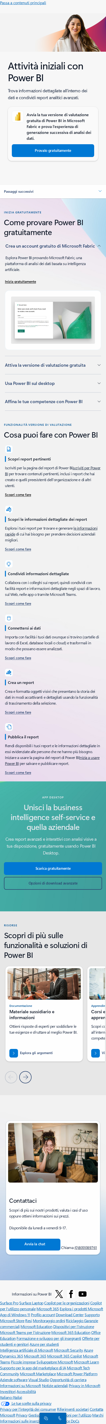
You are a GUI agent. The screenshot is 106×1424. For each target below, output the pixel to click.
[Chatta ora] (45, 1418)
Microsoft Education (36, 1326)
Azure (88, 1350)
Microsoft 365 (47, 1308)
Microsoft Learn (86, 1361)
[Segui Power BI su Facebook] (71, 1294)
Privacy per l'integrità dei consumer (28, 1409)
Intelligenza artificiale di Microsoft (26, 1350)
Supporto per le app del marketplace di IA (33, 1367)
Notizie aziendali (55, 1385)
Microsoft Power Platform (77, 1373)
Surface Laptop (31, 1302)
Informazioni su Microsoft (20, 1385)
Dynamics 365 (11, 1356)
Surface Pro (9, 1302)
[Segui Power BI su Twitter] (59, 1294)
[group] (44, 1013)
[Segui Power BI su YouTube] (83, 1294)
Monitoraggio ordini (49, 1320)
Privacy (22, 1415)
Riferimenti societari (73, 1409)
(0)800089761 (85, 1247)
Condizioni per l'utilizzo (72, 1415)
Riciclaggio (75, 1320)
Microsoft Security (68, 1350)
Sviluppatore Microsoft (54, 1361)
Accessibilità (26, 1391)
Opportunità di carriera (68, 1379)
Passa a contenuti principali (23, 2)
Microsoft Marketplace (38, 1373)
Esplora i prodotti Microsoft (81, 1308)
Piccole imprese (23, 1361)
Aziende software (13, 1379)
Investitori (8, 1391)
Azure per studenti (44, 1344)
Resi (28, 1320)
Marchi (97, 1415)
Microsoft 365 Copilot (64, 1356)
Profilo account (43, 1314)
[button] (53, 191)
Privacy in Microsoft (84, 1385)
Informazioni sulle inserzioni (22, 1421)
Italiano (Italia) (11, 1397)
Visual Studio (38, 1379)
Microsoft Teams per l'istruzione (25, 1332)
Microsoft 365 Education (70, 1332)
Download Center (70, 1314)
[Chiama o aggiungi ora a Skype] (58, 1418)
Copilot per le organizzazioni (66, 1302)
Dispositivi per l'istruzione (73, 1326)
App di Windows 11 (15, 1314)
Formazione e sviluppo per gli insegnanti (49, 1338)
